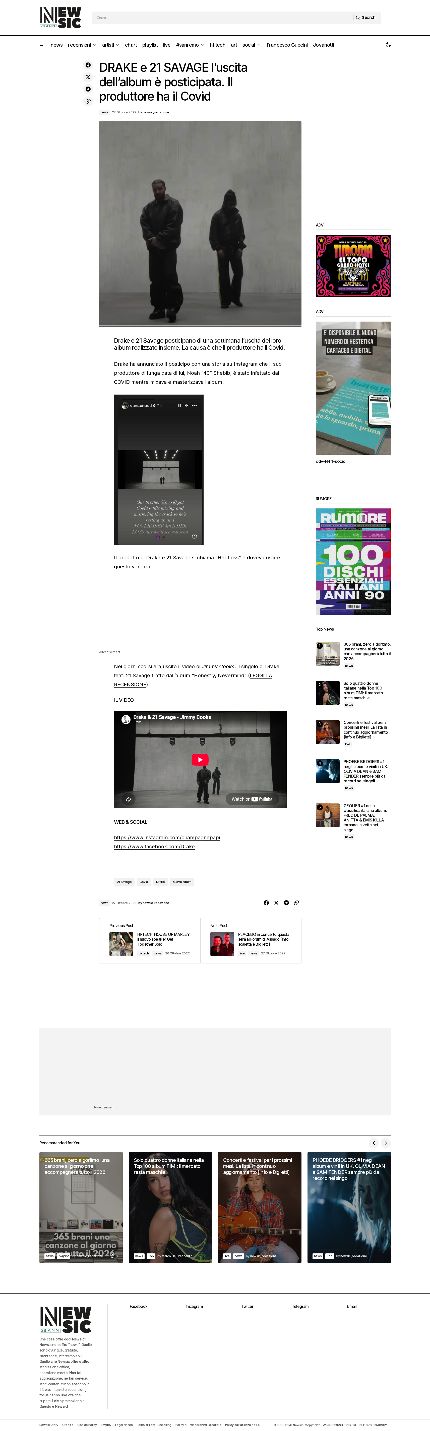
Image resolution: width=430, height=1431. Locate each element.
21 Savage (124, 882)
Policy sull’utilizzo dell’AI (242, 1425)
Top (151, 1256)
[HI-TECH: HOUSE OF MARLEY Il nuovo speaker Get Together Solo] (149, 940)
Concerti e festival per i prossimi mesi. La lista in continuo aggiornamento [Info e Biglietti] (366, 729)
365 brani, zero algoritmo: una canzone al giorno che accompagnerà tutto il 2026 (367, 651)
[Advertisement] (200, 614)
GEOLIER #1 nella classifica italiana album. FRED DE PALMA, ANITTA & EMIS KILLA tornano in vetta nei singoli (365, 817)
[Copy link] (88, 101)
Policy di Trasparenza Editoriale (198, 1425)
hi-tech (144, 953)
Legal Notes (124, 1425)
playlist (64, 1256)
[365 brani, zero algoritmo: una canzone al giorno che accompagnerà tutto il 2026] (328, 654)
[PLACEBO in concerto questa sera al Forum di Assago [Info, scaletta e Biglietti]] (250, 940)
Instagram (194, 1306)
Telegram (300, 1306)
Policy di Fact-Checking (154, 1425)
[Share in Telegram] (88, 89)
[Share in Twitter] (88, 77)
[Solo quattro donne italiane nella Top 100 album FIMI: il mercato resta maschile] (328, 693)
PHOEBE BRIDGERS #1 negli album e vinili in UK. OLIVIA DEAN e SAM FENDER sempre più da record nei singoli (366, 771)
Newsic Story (48, 1425)
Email (351, 1306)
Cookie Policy (87, 1425)
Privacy (106, 1425)
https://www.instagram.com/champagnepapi (167, 838)
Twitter (247, 1306)
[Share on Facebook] (88, 65)
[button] (42, 45)
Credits (67, 1425)
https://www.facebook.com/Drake (154, 847)
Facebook (139, 1306)
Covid (144, 882)
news (104, 112)
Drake (160, 882)
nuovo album (182, 882)
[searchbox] (222, 18)
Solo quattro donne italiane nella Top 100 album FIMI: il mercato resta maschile (363, 690)
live (242, 953)
